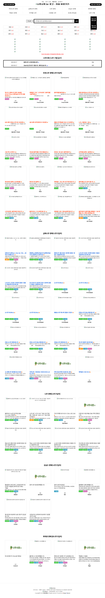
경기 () (43, 27)
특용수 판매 (13, 13)
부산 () (43, 30)
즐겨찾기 (60, 1)
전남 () (93, 30)
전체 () (93, 34)
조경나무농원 (72, 13)
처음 (43, 1)
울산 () (60, 30)
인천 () (76, 30)
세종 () (76, 34)
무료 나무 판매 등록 (9, 4)
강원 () (27, 27)
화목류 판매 (92, 9)
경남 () (60, 27)
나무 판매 (53, 9)
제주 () (27, 34)
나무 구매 (92, 13)
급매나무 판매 (32, 9)
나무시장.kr (45, 593)
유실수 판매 (72, 9)
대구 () (11, 30)
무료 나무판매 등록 (93, 19)
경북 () (76, 27)
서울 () (11, 27)
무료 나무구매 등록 (93, 26)
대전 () (27, 30)
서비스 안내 (48, 1)
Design (64, 593)
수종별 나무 (52, 13)
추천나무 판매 (13, 9)
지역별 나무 (33, 13)
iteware (68, 593)
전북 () (11, 34)
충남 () (43, 34)
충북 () (60, 34)
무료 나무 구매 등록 (95, 4)
